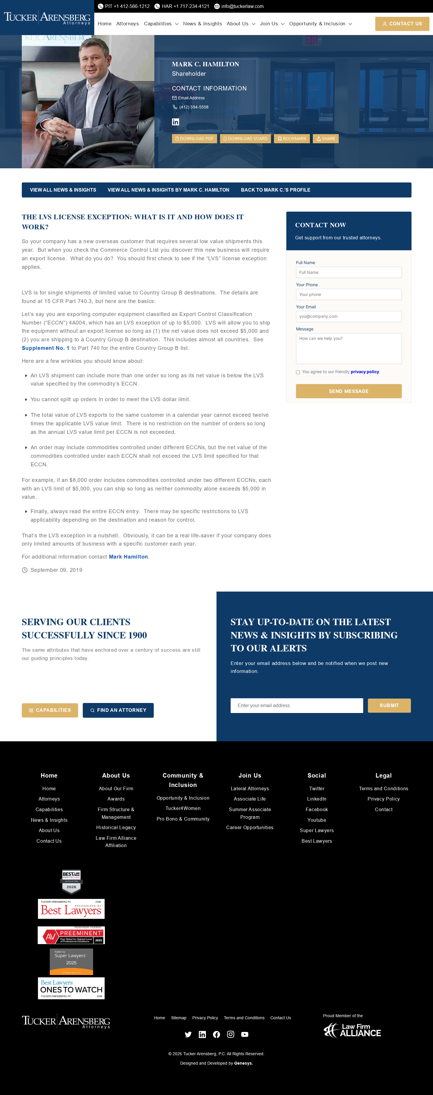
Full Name (305, 262)
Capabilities (53, 710)
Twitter (316, 788)
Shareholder (189, 73)
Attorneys (127, 24)
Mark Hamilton (128, 557)
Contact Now (320, 225)
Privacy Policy (384, 798)
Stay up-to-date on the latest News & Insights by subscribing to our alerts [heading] (314, 635)
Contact (383, 809)
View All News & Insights (63, 189)
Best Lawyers (317, 841)
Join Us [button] (269, 24)
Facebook (317, 809)
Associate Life (250, 798)
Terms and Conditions (384, 788)
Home (105, 24)
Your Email (306, 306)
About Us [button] (238, 24)
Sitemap (178, 1017)
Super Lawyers (317, 830)
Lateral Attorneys (250, 788)
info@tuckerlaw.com (243, 6)
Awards (116, 798)
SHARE (328, 138)
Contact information (209, 88)
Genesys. (243, 1063)
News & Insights (202, 24)
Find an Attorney (121, 710)
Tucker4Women (183, 808)
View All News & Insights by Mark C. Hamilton (168, 189)
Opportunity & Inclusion (183, 798)
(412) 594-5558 (194, 107)
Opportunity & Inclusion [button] (317, 24)
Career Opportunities (250, 827)
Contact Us (405, 23)
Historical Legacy (116, 827)
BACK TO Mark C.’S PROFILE (275, 189)
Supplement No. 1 (46, 348)
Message (304, 329)
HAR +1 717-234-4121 (185, 6)
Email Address (191, 97)
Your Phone (307, 284)
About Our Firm (116, 788)
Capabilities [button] (158, 24)
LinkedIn (317, 798)
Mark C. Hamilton (205, 64)
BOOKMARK (294, 138)
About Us (49, 830)
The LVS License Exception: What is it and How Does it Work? (133, 221)
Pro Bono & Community (183, 818)
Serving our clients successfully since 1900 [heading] (84, 628)
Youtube (317, 820)
